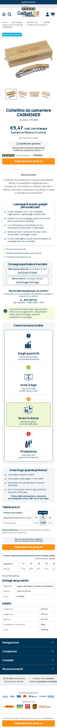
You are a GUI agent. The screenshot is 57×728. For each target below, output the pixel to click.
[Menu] (5, 14)
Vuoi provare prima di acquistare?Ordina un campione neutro (28, 148)
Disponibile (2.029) (30, 138)
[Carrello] (53, 14)
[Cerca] (10, 14)
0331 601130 (29, 2)
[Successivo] (50, 59)
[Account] (48, 14)
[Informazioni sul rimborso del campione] (43, 150)
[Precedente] (6, 59)
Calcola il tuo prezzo (28, 161)
